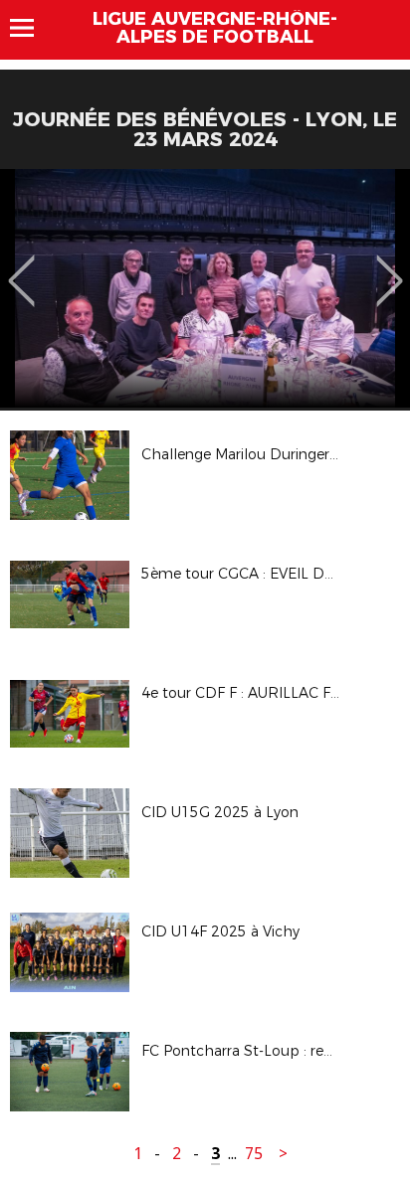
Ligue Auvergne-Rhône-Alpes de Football (215, 28)
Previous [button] (21, 266)
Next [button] (389, 266)
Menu (31, 28)
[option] (205, 288)
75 (254, 1153)
